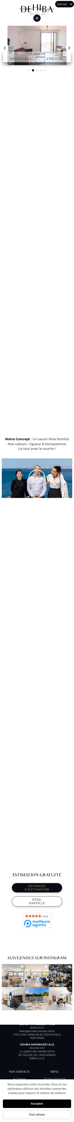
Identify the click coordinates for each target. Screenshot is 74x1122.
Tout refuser (37, 1114)
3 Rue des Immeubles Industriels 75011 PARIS (37, 1031)
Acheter (19, 1079)
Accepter (37, 1103)
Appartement (20, 59)
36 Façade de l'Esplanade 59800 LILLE (37, 1051)
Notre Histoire (54, 1079)
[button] (69, 48)
